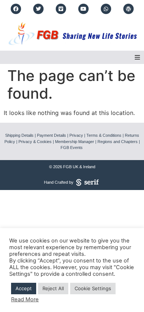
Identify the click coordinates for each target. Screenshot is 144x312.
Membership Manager (74, 141)
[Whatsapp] (106, 9)
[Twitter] (38, 9)
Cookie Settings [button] (93, 288)
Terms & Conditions (103, 135)
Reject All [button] (53, 288)
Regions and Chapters (117, 141)
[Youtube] (83, 9)
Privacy (76, 135)
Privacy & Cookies (35, 141)
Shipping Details (19, 135)
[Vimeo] (61, 9)
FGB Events (72, 147)
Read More (25, 299)
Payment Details (51, 135)
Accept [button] (24, 288)
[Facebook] (16, 9)
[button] (137, 57)
